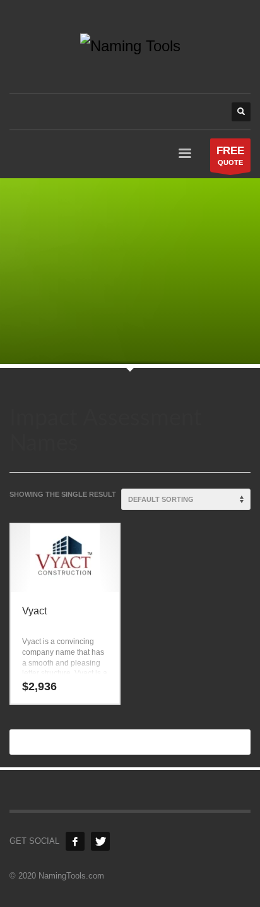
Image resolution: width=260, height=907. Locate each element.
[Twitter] (100, 841)
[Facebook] (75, 841)
